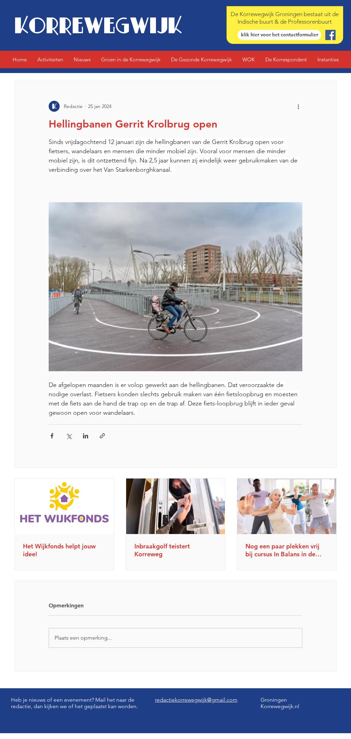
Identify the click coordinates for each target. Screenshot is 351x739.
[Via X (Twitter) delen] (68, 436)
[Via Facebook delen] (52, 436)
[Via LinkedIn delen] (85, 436)
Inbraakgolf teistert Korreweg (162, 550)
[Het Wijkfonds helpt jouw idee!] (64, 506)
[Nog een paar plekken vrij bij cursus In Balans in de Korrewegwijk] (286, 506)
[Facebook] (330, 35)
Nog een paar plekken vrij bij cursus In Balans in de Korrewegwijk (282, 550)
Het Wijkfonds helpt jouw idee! (59, 550)
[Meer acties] (298, 106)
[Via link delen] (102, 436)
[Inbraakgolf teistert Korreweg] (175, 506)
